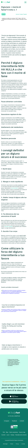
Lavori (8, 434)
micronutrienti (14, 188)
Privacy (17, 443)
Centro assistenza (13, 432)
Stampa (12, 434)
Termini (11, 443)
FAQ (4, 432)
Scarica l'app (22, 432)
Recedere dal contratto (21, 434)
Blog (7, 432)
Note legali (5, 443)
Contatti (3, 434)
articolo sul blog (8, 226)
